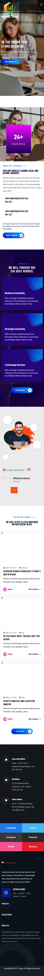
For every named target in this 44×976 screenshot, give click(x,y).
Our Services (10, 61)
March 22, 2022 (11, 568)
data (23, 697)
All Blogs (20, 731)
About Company (11, 235)
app (22, 633)
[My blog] (9, 10)
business (24, 568)
